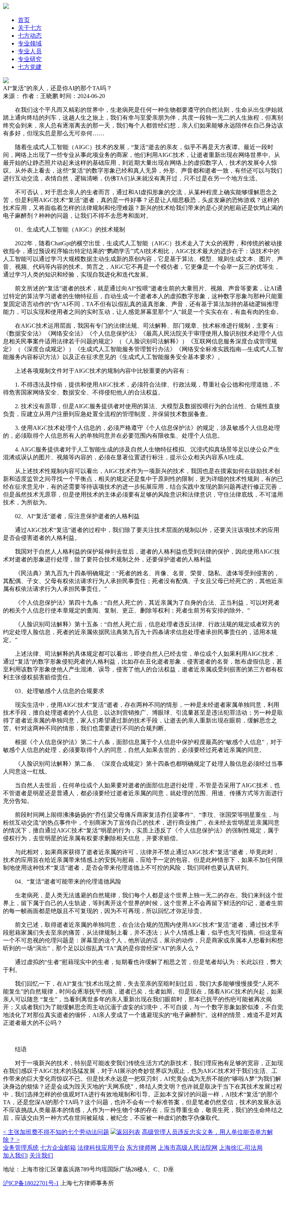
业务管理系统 (21, 1147)
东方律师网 (141, 1147)
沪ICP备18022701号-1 (31, 1183)
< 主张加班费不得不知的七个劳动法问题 (56, 1132)
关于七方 (30, 28)
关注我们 (41, 1155)
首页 (24, 20)
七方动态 (30, 35)
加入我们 (15, 1155)
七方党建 (30, 67)
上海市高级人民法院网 (187, 1147)
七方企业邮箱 (58, 1147)
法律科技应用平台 (101, 1147)
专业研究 (30, 59)
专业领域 (30, 43)
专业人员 (30, 51)
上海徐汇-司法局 (241, 1147)
